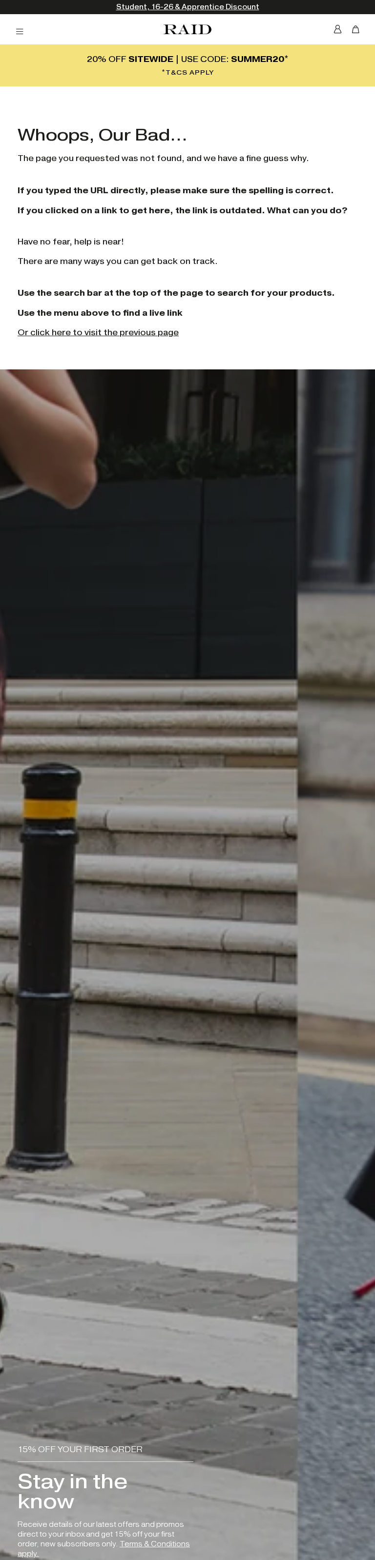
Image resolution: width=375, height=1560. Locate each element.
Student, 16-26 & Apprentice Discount (187, 7)
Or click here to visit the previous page (98, 332)
